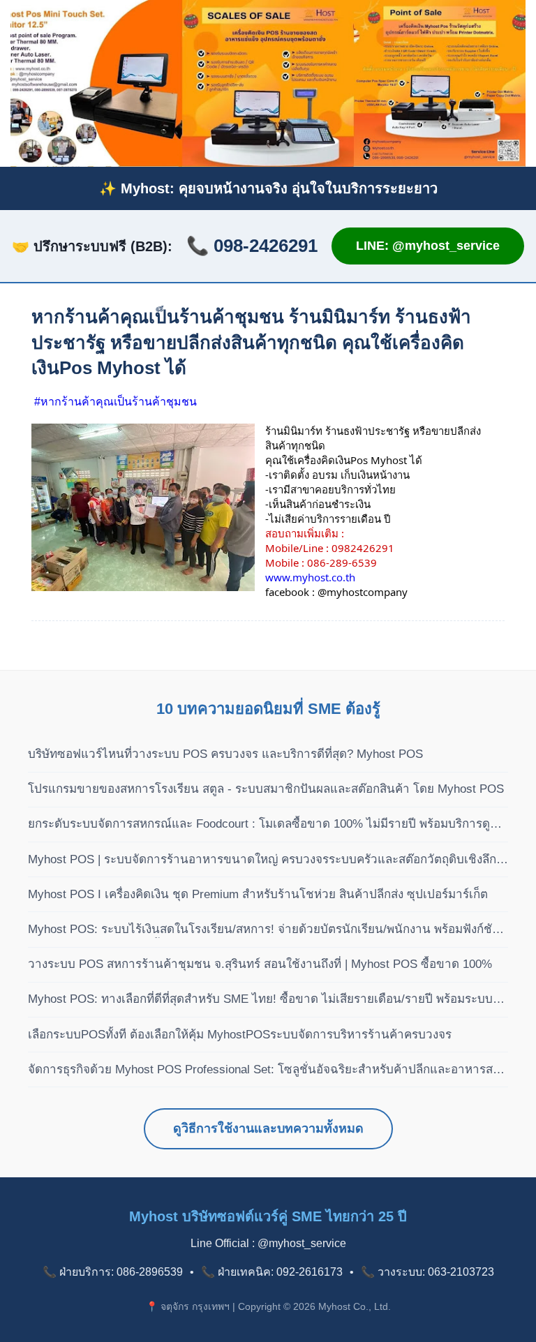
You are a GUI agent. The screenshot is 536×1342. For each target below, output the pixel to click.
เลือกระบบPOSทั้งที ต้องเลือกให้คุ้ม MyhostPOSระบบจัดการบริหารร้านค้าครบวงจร (240, 1034)
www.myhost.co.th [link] (310, 577)
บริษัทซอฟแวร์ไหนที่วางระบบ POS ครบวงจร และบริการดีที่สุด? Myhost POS (225, 754)
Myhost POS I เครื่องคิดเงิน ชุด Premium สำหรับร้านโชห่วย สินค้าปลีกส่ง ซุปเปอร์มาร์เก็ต (258, 894)
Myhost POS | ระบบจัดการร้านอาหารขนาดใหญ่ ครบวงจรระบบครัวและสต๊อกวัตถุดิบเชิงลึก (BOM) (262, 860)
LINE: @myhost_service (428, 246)
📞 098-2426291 (252, 245)
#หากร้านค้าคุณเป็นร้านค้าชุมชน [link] (115, 402)
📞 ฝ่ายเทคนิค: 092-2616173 (272, 1272)
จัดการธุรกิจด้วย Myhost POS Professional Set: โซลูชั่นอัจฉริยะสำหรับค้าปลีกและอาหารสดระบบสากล (264, 1070)
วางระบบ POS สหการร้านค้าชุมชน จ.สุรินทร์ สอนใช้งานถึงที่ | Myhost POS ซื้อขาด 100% (260, 964)
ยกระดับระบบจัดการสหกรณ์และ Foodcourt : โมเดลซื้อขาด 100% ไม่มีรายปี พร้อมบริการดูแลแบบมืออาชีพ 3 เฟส (266, 825)
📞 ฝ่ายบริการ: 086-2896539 (113, 1272)
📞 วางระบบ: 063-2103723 (427, 1272)
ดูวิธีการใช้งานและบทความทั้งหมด (268, 1128)
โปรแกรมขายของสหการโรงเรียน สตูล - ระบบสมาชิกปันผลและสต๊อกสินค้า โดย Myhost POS (266, 789)
